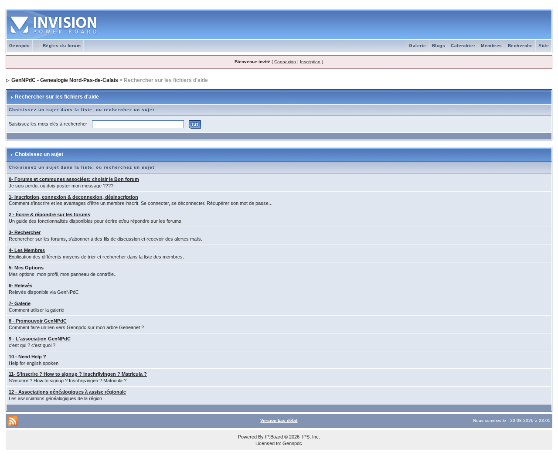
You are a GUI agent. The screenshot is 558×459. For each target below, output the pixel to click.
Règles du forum (62, 45)
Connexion (285, 61)
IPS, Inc (310, 436)
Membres (491, 45)
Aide (543, 45)
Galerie (417, 45)
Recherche (520, 45)
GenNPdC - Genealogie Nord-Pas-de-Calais (64, 80)
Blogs (439, 45)
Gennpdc (19, 45)
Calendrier (463, 45)
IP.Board (274, 436)
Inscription (310, 61)
